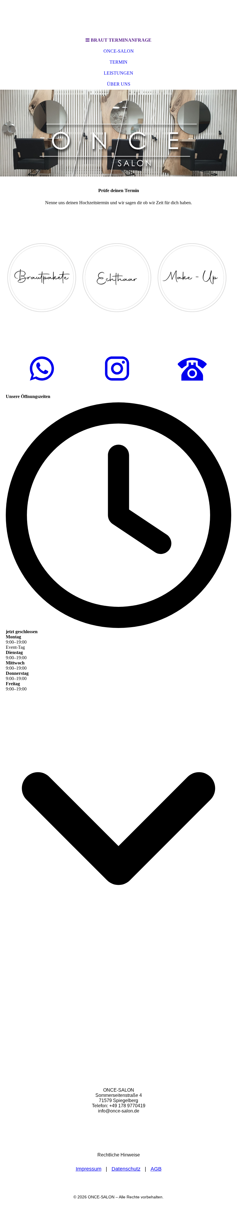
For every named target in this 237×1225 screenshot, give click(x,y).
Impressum (88, 1169)
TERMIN (118, 62)
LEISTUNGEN (118, 73)
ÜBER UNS (118, 84)
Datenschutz (126, 1169)
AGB (156, 1169)
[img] (118, 17)
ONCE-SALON (118, 51)
